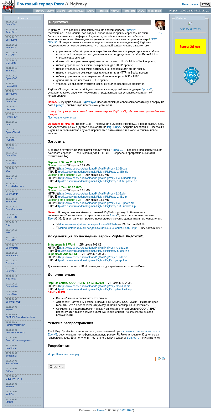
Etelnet (9, 402)
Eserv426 (11, 163)
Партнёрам (129, 11)
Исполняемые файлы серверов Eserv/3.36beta (88, 224)
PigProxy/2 (89, 102)
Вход (206, 4)
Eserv (113, 215)
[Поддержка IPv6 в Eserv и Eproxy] (191, 88)
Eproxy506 (11, 86)
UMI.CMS (11, 63)
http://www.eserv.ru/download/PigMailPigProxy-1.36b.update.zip (97, 178)
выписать (133, 337)
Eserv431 (11, 70)
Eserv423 (11, 178)
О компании (154, 11)
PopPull (9, 309)
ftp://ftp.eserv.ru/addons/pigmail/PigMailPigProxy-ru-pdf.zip (92, 260)
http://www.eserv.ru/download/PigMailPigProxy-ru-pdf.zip (93, 257)
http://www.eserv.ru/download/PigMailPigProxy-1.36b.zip (93, 168)
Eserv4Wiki (11, 294)
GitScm (9, 371)
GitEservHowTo (14, 379)
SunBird (10, 386)
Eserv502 (11, 55)
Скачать (61, 11)
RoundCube (12, 363)
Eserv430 (11, 101)
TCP (127, 76)
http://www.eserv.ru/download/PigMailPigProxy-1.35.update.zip (96, 203)
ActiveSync (11, 32)
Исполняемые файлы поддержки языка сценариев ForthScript (98, 227)
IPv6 (8, 124)
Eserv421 (11, 271)
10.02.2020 (125, 410)
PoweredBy (11, 117)
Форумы (115, 11)
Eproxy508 (11, 40)
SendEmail (11, 355)
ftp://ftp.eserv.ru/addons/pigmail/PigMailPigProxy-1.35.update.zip (96, 206)
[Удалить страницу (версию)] (163, 358)
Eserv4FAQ (12, 255)
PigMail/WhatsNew (15, 325)
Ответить (56, 366)
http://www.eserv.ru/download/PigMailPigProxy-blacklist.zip (94, 286)
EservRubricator (14, 209)
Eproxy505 (11, 93)
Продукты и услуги (44, 11)
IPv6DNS (10, 140)
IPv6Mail (10, 147)
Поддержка (102, 11)
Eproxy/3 (130, 29)
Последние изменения (62, 117)
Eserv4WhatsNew (15, 186)
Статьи (141, 11)
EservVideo (11, 286)
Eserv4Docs (12, 248)
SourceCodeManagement (19, 340)
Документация (76, 11)
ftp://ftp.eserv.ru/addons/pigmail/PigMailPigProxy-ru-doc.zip (93, 250)
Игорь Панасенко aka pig (63, 354)
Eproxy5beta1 (13, 132)
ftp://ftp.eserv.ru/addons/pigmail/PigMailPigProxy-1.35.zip (92, 196)
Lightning (10, 109)
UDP (136, 76)
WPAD (9, 232)
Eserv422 (11, 240)
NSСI (8, 224)
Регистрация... (191, 4)
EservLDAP (12, 194)
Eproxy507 (11, 78)
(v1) (208, 10)
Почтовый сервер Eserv (40, 3)
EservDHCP (12, 201)
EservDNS (11, 217)
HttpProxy (11, 278)
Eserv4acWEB (13, 302)
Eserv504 (11, 24)
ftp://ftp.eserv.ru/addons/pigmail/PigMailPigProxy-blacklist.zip (94, 289)
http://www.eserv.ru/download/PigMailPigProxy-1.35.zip (92, 193)
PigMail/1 (117, 149)
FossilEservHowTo (15, 332)
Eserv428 (11, 155)
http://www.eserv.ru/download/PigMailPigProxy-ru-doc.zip (93, 247)
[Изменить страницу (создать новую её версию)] (159, 358)
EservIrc (10, 263)
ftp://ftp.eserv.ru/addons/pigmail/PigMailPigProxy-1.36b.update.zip (97, 181)
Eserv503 (11, 47)
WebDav (10, 394)
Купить (90, 11)
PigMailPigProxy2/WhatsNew (20, 317)
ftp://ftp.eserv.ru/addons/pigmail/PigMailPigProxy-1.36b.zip (92, 171)
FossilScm (11, 348)
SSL (8, 171)
